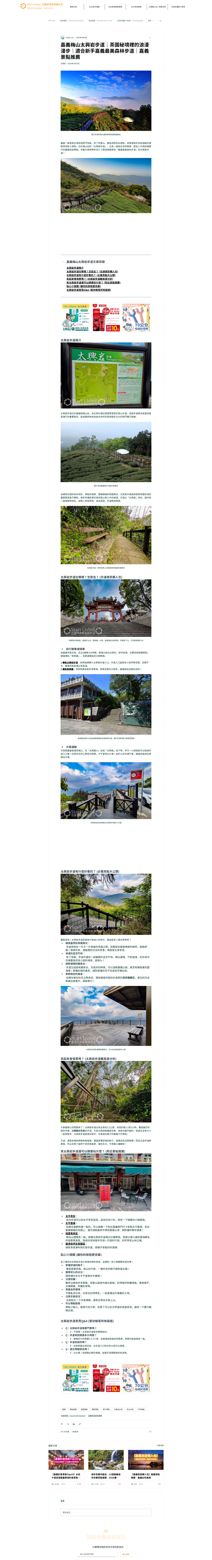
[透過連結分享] (80, 1424)
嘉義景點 (84, 1409)
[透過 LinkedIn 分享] (74, 1424)
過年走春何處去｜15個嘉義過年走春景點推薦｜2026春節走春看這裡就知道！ (105, 1476)
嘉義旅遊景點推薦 (95, 1416)
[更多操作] (149, 37)
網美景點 (95, 1409)
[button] (160, 21)
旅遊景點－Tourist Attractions (72, 20)
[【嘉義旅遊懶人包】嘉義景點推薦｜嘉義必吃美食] (146, 1460)
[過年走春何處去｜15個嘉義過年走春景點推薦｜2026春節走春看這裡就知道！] (106, 1460)
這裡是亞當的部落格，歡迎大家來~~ (40, 8)
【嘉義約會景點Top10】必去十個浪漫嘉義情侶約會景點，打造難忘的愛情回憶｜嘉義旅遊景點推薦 (65, 1476)
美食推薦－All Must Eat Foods (100, 20)
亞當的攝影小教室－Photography (130, 20)
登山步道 (130, 1409)
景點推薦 (73, 1409)
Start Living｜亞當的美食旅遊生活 (45, 4)
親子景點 (106, 1409)
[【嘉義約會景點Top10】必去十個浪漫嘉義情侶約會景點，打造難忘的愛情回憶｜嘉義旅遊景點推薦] (66, 1460)
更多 (150, 20)
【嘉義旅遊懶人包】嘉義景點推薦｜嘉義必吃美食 (145, 1476)
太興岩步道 (118, 1409)
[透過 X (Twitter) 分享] (68, 1424)
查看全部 (160, 1445)
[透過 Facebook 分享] (62, 1424)
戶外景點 (141, 1409)
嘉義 (64, 1409)
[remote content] (106, 233)
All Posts (51, 20)
